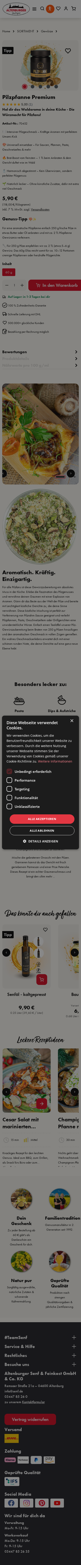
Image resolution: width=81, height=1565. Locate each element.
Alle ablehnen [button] (42, 831)
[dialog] (40, 782)
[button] (40, 841)
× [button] (71, 721)
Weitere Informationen (55, 761)
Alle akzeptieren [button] (42, 819)
